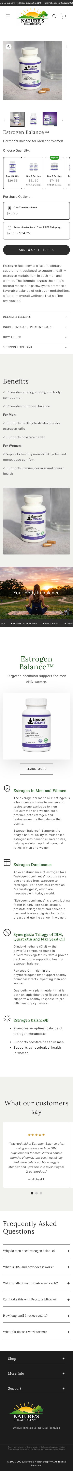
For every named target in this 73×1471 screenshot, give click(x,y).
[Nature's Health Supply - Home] (26, 1411)
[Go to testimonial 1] (32, 1193)
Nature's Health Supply (37, 1461)
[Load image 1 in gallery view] (17, 119)
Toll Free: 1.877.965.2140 (29, 3)
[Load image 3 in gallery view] (50, 119)
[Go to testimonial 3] (41, 1193)
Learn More (37, 768)
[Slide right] (62, 120)
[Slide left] (4, 120)
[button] (8, 16)
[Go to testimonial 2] (36, 1193)
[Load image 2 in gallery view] (33, 119)
